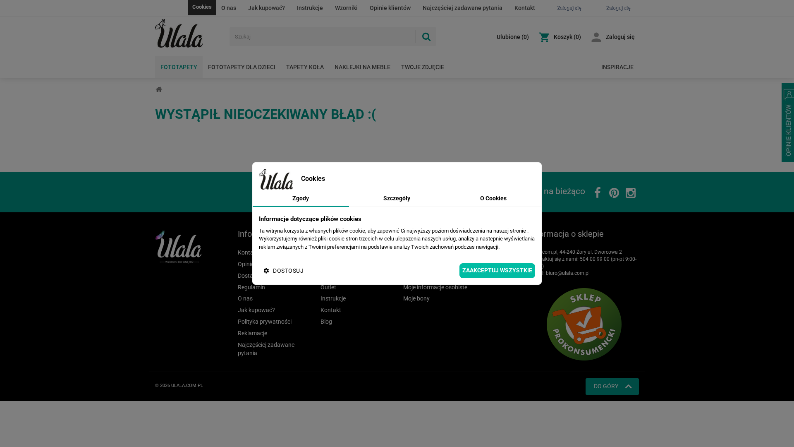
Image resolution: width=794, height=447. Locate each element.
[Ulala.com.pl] (189, 33)
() (513, 37)
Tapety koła (305, 67)
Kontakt (524, 8)
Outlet (328, 287)
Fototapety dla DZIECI (241, 67)
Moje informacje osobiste (435, 287)
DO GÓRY (606, 386)
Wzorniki (346, 8)
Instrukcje (310, 8)
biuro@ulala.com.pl (568, 273)
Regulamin (251, 287)
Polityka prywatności (265, 321)
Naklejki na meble (362, 67)
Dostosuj (288, 270)
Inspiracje (617, 67)
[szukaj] (426, 36)
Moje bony (416, 298)
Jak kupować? (266, 8)
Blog (326, 321)
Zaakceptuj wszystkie (497, 270)
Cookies (202, 7)
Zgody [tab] (300, 198)
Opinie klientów (390, 8)
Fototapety (178, 67)
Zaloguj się (620, 37)
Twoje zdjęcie (422, 67)
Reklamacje (252, 333)
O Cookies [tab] (493, 198)
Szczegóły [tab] (396, 198)
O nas (228, 8)
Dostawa (249, 275)
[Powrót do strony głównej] (159, 89)
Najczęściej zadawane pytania (462, 8)
